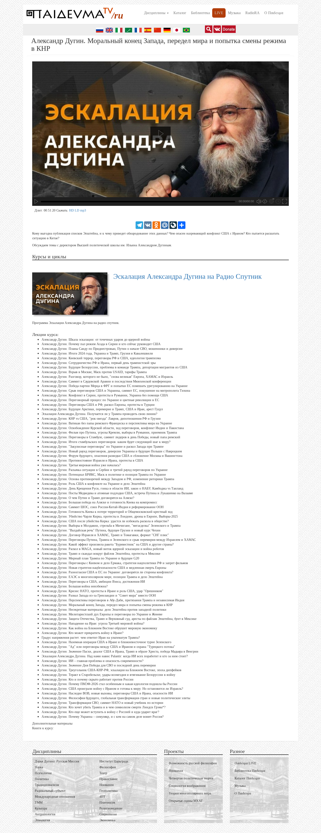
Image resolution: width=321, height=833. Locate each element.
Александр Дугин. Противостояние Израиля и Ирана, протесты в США (92, 460)
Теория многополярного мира (190, 793)
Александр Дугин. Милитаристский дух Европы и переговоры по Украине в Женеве (102, 614)
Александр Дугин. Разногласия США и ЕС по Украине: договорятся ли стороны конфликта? (107, 572)
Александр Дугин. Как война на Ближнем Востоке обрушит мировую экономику (99, 628)
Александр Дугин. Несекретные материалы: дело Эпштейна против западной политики (104, 609)
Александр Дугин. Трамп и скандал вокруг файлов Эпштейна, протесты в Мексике (101, 553)
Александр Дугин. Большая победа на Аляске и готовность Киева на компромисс (99, 502)
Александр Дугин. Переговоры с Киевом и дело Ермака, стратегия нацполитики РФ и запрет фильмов (115, 563)
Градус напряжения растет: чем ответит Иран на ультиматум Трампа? (91, 637)
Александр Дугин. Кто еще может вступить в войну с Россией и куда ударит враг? (100, 712)
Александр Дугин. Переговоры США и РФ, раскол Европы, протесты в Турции (98, 405)
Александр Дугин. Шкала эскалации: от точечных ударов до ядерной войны (96, 339)
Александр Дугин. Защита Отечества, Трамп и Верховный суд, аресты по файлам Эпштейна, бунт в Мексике (119, 619)
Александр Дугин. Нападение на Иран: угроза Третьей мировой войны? (93, 623)
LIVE (219, 13)
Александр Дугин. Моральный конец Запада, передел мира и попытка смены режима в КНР (107, 605)
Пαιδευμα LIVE (245, 763)
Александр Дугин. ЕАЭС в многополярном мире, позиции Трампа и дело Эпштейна (102, 577)
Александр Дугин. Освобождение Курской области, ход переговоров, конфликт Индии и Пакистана (113, 428)
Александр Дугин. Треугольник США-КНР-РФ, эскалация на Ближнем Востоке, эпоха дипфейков (111, 670)
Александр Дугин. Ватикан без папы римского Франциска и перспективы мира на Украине (107, 423)
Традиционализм (47, 785)
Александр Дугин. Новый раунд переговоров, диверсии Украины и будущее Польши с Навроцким (112, 451)
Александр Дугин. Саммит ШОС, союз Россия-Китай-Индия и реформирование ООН (103, 507)
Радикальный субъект (50, 791)
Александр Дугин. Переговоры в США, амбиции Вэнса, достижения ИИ (93, 581)
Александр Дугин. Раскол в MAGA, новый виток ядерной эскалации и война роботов (103, 549)
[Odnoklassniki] (156, 225)
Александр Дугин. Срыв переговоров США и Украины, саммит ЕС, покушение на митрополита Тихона (116, 390)
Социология (108, 814)
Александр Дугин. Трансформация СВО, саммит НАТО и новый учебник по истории (102, 703)
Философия (107, 767)
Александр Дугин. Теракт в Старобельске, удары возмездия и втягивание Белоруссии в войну (108, 675)
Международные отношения (55, 796)
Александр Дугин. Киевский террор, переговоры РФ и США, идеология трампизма (101, 358)
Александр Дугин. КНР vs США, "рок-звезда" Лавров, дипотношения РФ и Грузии (101, 418)
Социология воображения (187, 786)
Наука (39, 767)
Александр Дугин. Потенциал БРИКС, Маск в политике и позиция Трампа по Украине (104, 474)
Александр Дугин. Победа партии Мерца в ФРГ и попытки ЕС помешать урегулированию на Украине (115, 386)
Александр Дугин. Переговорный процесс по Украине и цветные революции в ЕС (100, 400)
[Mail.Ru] (164, 225)
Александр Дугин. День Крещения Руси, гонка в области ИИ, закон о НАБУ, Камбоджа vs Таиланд (112, 488)
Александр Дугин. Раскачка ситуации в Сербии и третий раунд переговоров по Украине (105, 470)
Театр (103, 773)
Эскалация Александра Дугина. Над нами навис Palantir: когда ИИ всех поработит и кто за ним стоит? (115, 656)
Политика (42, 779)
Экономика (107, 820)
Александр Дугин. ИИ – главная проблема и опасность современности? (92, 660)
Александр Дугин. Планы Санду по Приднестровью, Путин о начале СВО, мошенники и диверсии (112, 349)
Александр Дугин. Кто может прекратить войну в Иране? (82, 633)
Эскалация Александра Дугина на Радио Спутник (187, 276)
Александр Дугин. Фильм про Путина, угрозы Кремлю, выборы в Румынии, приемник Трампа (109, 432)
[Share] (181, 225)
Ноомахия (106, 785)
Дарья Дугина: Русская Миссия (57, 761)
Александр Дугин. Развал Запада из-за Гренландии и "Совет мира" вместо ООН (99, 595)
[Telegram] (139, 225)
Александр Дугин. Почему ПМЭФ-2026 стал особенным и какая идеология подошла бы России (109, 684)
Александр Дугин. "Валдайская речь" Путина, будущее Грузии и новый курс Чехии (101, 530)
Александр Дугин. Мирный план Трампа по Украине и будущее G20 (90, 558)
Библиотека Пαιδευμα (250, 771)
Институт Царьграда (113, 761)
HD (72, 210)
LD (77, 210)
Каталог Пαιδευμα (247, 778)
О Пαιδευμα (273, 13)
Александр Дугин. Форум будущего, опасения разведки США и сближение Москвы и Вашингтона (112, 456)
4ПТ (102, 796)
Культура (41, 808)
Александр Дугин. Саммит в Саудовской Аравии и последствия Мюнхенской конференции (106, 381)
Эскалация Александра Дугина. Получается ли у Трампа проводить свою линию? (99, 414)
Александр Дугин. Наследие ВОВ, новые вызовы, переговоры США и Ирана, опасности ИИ (107, 693)
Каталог (179, 13)
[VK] (148, 225)
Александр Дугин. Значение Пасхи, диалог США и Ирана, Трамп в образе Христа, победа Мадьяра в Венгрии (120, 651)
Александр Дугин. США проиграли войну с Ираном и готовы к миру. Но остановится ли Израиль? (112, 688)
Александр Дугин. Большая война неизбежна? (75, 586)
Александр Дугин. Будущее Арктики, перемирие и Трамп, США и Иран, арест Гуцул (102, 409)
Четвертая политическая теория (191, 778)
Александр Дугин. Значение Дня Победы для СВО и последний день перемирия (99, 665)
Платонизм (107, 802)
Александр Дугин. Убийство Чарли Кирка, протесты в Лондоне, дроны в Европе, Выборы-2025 (110, 516)
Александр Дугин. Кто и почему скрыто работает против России (87, 679)
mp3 (83, 210)
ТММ (39, 802)
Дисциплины (155, 13)
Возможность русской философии (193, 763)
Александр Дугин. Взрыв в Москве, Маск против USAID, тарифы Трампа (94, 372)
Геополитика (108, 791)
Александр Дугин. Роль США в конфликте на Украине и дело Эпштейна (93, 484)
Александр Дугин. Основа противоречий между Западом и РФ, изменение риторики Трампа (108, 479)
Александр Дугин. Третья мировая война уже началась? (81, 465)
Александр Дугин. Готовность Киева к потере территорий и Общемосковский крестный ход (107, 512)
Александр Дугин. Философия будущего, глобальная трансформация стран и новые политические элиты (116, 698)
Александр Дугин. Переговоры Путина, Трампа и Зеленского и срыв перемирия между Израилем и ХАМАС (119, 540)
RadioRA (252, 13)
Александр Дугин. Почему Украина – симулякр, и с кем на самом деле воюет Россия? (103, 716)
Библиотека (200, 13)
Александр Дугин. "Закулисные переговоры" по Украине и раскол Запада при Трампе (103, 446)
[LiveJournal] (173, 225)
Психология (43, 773)
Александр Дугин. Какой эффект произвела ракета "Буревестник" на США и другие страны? (108, 544)
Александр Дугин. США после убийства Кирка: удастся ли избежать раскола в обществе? (105, 521)
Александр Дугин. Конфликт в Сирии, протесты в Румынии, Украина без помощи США (105, 395)
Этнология (42, 820)
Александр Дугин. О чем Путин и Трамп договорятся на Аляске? (88, 497)
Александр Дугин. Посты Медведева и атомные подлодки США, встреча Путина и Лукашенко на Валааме (117, 493)
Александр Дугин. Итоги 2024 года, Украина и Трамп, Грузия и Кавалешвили (97, 353)
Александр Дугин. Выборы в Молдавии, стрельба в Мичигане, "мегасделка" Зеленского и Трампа (111, 525)
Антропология (45, 814)
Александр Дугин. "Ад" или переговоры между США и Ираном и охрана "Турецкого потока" (108, 647)
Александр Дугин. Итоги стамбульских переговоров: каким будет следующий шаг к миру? (106, 442)
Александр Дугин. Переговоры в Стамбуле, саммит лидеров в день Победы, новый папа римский (111, 437)
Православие (108, 779)
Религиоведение (110, 808)
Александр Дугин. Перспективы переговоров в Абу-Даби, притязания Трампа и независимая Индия (113, 600)
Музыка (234, 13)
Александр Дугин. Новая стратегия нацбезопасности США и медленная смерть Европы (104, 567)
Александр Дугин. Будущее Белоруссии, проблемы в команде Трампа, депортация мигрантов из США (114, 367)
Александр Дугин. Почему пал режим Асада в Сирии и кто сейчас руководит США (101, 344)
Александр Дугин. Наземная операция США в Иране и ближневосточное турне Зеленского (106, 642)
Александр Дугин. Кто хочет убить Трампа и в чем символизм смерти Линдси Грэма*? (103, 707)
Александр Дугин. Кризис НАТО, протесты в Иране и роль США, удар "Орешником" (102, 591)
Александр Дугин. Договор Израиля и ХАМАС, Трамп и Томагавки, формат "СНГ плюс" (105, 535)
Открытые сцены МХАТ (186, 801)
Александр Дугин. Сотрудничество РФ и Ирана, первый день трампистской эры (99, 362)
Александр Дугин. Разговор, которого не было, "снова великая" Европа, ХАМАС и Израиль (107, 377)
